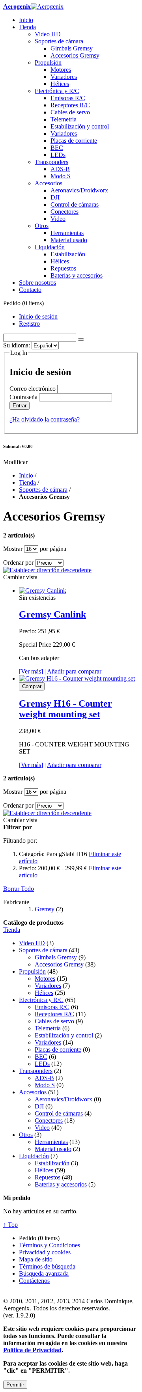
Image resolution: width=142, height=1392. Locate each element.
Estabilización (52, 1163)
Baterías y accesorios (61, 1184)
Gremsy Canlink (52, 614)
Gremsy (44, 909)
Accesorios (33, 1092)
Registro (29, 323)
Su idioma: (16, 345)
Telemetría (48, 1028)
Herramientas (51, 1141)
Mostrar (12, 548)
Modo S (45, 1085)
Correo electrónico (32, 388)
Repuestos (47, 1177)
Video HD (32, 943)
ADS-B (44, 1078)
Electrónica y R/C (41, 999)
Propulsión (32, 971)
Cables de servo (54, 1021)
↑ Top (10, 1224)
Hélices (44, 992)
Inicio (26, 475)
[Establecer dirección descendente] (47, 570)
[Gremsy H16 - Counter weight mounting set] (77, 678)
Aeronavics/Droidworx (63, 1099)
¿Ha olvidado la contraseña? (44, 419)
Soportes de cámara (43, 489)
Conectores (49, 1120)
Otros (26, 1134)
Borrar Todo (18, 888)
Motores (45, 978)
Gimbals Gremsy (56, 957)
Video (42, 1127)
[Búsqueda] (81, 339)
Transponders (35, 1070)
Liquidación (34, 1156)
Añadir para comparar (74, 671)
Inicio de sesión (38, 316)
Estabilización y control (64, 1035)
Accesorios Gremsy (59, 964)
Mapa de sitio (35, 1259)
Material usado (53, 1149)
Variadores (48, 985)
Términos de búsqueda (47, 1266)
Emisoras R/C (52, 1007)
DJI (39, 1106)
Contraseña (23, 397)
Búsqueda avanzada (44, 1273)
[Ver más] (31, 671)
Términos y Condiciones (49, 1245)
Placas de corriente (58, 1049)
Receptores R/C (54, 1014)
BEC (41, 1056)
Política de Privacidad (32, 1350)
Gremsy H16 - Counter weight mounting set (65, 708)
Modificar (15, 462)
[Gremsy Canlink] (42, 590)
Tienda (27, 482)
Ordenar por (18, 562)
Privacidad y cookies (45, 1252)
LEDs (42, 1063)
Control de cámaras (59, 1113)
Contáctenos (34, 1280)
